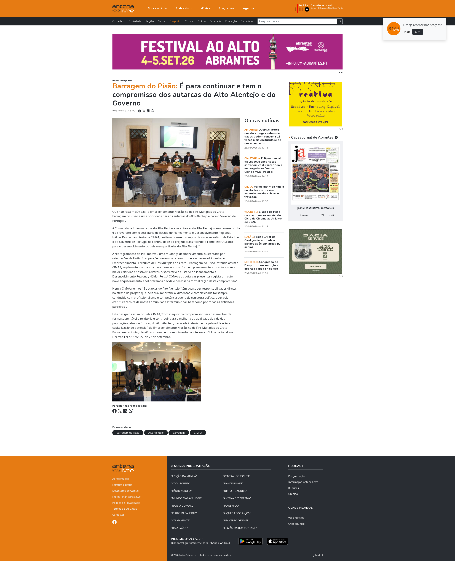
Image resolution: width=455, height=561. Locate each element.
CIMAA (198, 432)
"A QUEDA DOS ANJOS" (237, 513)
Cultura (189, 21)
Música (205, 8)
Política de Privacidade (126, 502)
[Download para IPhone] (277, 541)
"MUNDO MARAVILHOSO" (186, 498)
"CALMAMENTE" (180, 520)
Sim (417, 32)
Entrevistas (247, 21)
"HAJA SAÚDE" (179, 528)
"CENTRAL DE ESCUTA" (236, 476)
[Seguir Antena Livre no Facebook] (114, 522)
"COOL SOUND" (180, 483)
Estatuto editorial (122, 484)
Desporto (175, 21)
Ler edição (329, 215)
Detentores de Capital (125, 490)
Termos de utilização (124, 508)
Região (150, 21)
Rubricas (293, 488)
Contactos (118, 514)
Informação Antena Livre (303, 482)
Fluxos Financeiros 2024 (126, 496)
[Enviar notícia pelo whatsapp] (152, 111)
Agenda (248, 8)
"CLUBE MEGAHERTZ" (184, 513)
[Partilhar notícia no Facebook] (140, 111)
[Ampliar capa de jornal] (315, 174)
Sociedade (135, 21)
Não (407, 32)
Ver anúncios (296, 517)
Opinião (293, 494)
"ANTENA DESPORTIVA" (237, 498)
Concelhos (118, 21)
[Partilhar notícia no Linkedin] (148, 111)
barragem (179, 432)
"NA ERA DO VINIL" (182, 505)
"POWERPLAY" (231, 505)
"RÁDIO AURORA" (181, 491)
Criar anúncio (296, 523)
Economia (215, 21)
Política (201, 21)
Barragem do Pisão (128, 432)
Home (115, 80)
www (304, 215)
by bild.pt (317, 555)
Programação (296, 476)
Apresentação (120, 478)
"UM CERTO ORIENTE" (236, 520)
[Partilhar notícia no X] (144, 111)
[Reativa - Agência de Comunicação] (315, 104)
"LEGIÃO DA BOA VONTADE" (240, 528)
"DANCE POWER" (233, 483)
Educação (231, 21)
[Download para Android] (251, 541)
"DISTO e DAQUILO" (235, 491)
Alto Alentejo (156, 432)
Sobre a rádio (157, 8)
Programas (226, 8)
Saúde (161, 21)
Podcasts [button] (183, 8)
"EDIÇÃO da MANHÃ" (184, 476)
